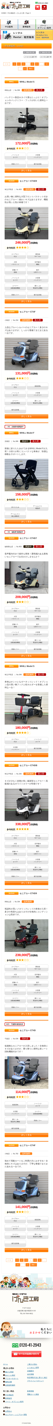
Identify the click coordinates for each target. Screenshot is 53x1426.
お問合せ (8, 1411)
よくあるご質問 (33, 1368)
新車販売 (8, 1398)
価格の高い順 (30, 52)
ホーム (5, 1364)
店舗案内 (30, 1371)
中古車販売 (9, 1395)
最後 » (31, 68)
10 (46, 64)
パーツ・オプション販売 (14, 1402)
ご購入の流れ (32, 1364)
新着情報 (30, 1391)
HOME (3, 13)
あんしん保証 (10, 1375)
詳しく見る (26, 170)
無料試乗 (8, 1382)
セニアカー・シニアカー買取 (16, 1415)
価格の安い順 (46, 52)
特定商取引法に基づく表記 (37, 1378)
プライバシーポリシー (35, 1381)
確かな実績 (9, 1372)
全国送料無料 (10, 1385)
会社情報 (30, 1374)
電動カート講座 (33, 1394)
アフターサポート (12, 1379)
